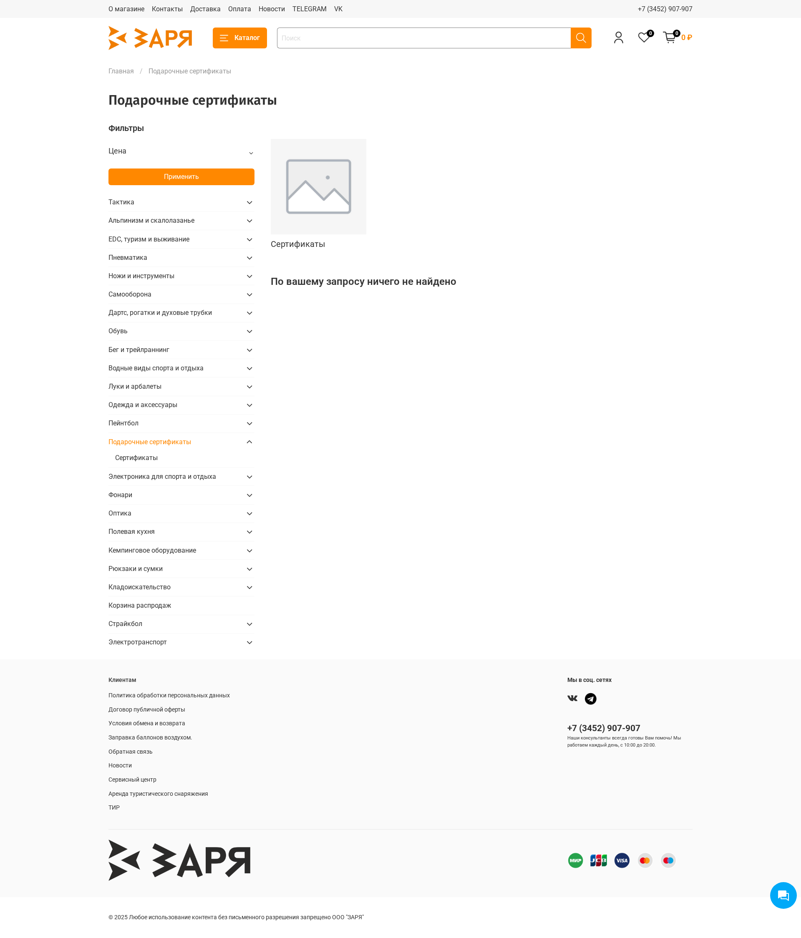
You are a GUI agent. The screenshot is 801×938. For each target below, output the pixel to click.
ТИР (114, 807)
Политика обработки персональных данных (169, 695)
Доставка (205, 9)
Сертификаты (136, 458)
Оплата (239, 9)
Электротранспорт (137, 642)
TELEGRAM (309, 9)
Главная (121, 71)
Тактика (121, 202)
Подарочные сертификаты (149, 442)
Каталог (247, 38)
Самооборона (129, 294)
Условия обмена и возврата (146, 723)
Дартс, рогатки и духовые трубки (160, 313)
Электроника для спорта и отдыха (162, 476)
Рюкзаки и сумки (135, 569)
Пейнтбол (123, 423)
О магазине (126, 9)
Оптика (119, 513)
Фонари (120, 495)
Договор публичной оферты (146, 709)
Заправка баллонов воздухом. (150, 737)
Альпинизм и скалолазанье (151, 220)
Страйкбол (125, 624)
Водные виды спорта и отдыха (156, 368)
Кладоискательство (139, 587)
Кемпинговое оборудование (152, 550)
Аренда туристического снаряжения (158, 793)
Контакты (167, 9)
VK (338, 9)
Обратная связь (130, 751)
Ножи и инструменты (141, 276)
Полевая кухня (131, 532)
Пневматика (127, 258)
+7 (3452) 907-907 (665, 9)
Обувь (118, 331)
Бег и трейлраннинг (138, 350)
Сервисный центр (132, 779)
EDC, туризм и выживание (148, 239)
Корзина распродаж (139, 605)
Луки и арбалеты (134, 386)
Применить (181, 177)
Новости (272, 9)
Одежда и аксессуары (142, 405)
